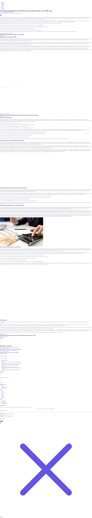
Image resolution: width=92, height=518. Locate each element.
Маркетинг (3, 337)
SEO (0, 337)
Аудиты (2, 393)
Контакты (2, 397)
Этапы (2, 392)
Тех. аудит (3, 401)
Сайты (2, 395)
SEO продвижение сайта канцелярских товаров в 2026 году (11, 349)
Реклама (2, 396)
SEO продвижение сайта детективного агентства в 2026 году (10, 369)
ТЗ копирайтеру (4, 403)
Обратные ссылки (4, 402)
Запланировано (3, 400)
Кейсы (2, 391)
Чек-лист (2, 394)
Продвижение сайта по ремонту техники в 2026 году (9, 352)
